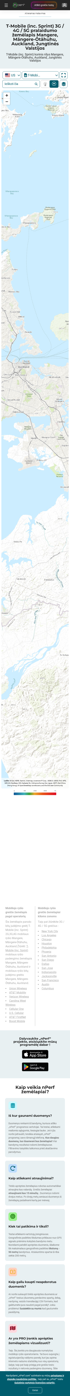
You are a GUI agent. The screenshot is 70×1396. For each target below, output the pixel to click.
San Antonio (49, 955)
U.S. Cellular (16, 1013)
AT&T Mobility (17, 992)
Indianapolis (49, 972)
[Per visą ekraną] (63, 75)
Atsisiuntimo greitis (54, 84)
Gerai (35, 1390)
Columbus (48, 988)
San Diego (48, 960)
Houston (47, 943)
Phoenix (46, 951)
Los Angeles (49, 935)
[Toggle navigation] (6, 5)
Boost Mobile (17, 1021)
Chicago (46, 939)
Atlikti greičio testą (44, 5)
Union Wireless (18, 988)
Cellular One (16, 1009)
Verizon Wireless (19, 996)
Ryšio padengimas (46, 84)
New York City (50, 931)
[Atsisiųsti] (35, 1054)
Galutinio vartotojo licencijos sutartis (34, 1382)
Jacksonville (49, 976)
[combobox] (12, 75)
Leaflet (6, 781)
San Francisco (50, 980)
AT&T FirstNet (17, 1017)
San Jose (47, 968)
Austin (45, 984)
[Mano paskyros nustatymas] (64, 5)
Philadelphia (49, 947)
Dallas (45, 964)
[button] (6, 95)
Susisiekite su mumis (30, 1308)
